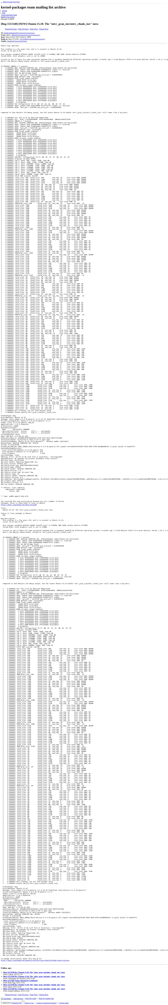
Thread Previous (11, 29)
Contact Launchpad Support (46, 1003)
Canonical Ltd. (16, 1003)
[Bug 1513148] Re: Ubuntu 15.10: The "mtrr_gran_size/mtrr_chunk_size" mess (34, 972)
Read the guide (30, 999)
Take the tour (18, 999)
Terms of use (29, 1003)
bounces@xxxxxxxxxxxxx (17, 41)
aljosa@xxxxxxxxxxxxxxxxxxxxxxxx (26, 35)
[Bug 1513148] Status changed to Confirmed (20, 981)
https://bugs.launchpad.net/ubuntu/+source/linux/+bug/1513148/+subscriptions (35, 960)
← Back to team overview (10, 2)
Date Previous (23, 29)
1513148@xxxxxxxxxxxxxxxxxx (32, 39)
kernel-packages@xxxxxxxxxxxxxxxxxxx (19, 33)
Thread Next (43, 29)
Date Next (33, 29)
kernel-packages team (9, 15)
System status (64, 1003)
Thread (4, 11)
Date (3, 13)
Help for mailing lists (46, 999)
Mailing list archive (8, 17)
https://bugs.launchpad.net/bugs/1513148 (19, 505)
